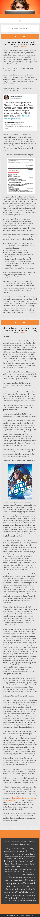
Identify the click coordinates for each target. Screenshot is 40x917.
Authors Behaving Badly (25, 848)
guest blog (22, 856)
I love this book (28, 858)
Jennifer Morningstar (25, 864)
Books (26, 851)
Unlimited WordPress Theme (14, 915)
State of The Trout (27, 880)
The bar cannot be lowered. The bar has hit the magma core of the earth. (20, 43)
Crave (6, 854)
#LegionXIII (10, 848)
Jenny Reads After (19, 869)
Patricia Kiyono (32, 877)
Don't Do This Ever (28, 854)
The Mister (23, 892)
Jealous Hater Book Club (16, 860)
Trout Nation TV (30, 895)
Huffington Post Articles (15, 858)
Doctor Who (16, 854)
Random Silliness (11, 880)
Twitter (28, 898)
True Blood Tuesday (16, 898)
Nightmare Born (17, 874)
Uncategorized (22, 46)
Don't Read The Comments (11, 856)
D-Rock (10, 854)
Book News (18, 852)
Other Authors (26, 875)
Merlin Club (19, 871)
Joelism (29, 869)
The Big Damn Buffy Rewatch (20, 883)
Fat (18, 856)
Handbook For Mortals (30, 856)
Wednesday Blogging (18, 900)
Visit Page (20, 7)
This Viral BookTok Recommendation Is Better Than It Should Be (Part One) (20, 329)
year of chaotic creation (31, 900)
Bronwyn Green (32, 851)
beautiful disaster (9, 852)
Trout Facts (21, 895)
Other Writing (23, 877)
